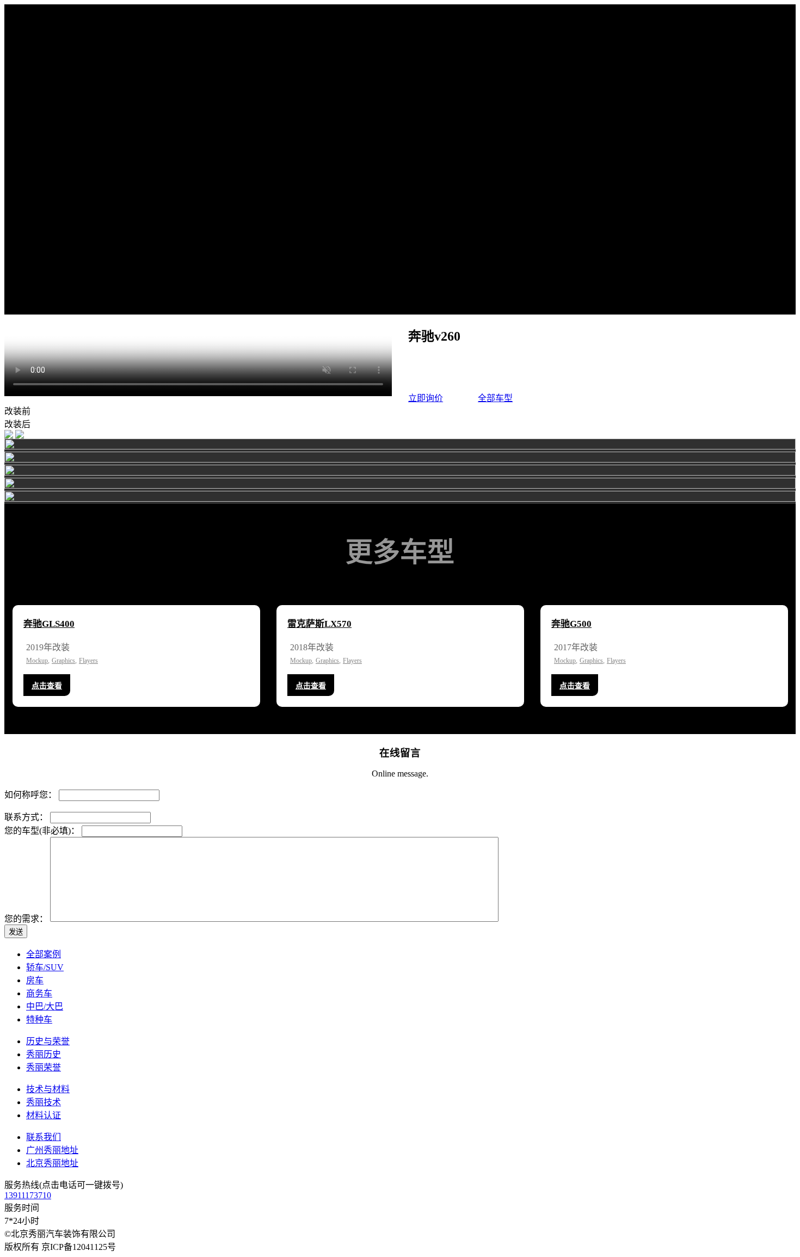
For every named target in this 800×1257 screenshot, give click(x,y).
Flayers (88, 660)
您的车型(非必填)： (41, 830)
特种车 (39, 1019)
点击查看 (47, 686)
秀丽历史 (43, 1054)
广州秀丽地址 (52, 1150)
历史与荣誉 (48, 1041)
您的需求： (26, 918)
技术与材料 (48, 1089)
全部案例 (43, 954)
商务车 (39, 993)
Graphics (63, 660)
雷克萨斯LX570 (319, 624)
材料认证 (43, 1115)
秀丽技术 (43, 1102)
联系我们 (43, 1137)
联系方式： (26, 817)
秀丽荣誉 (43, 1067)
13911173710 (27, 1195)
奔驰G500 (571, 624)
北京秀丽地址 (52, 1163)
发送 (16, 932)
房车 (35, 980)
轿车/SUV (45, 967)
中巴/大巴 (44, 1006)
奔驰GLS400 (49, 624)
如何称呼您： (30, 794)
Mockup (37, 660)
